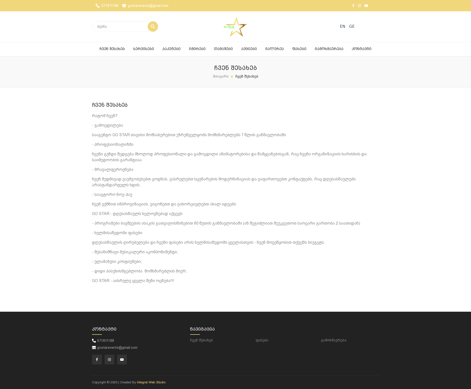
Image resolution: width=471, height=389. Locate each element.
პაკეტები (171, 49)
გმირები (197, 49)
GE (351, 26)
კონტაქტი (361, 49)
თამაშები (223, 49)
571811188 (110, 6)
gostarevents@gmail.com (148, 6)
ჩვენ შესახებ (112, 49)
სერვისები (143, 49)
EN (342, 26)
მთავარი (221, 76)
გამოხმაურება (329, 49)
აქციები (249, 49)
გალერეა (274, 49)
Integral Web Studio (151, 382)
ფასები (299, 49)
